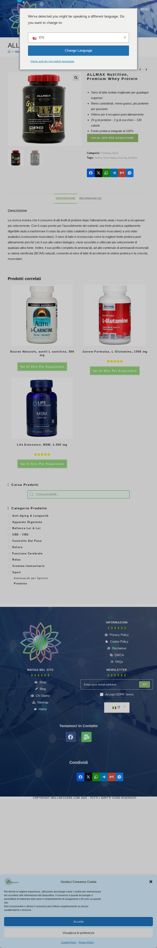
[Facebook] (71, 737)
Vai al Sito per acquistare (112, 138)
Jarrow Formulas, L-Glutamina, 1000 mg (114, 351)
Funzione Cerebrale (27, 553)
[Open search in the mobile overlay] (78, 494)
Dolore (17, 547)
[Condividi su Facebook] (91, 173)
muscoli (121, 157)
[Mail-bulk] (86, 737)
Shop (19, 51)
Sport (115, 153)
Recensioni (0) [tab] (90, 198)
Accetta (78, 921)
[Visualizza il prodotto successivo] (146, 69)
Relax (16, 559)
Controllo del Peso (27, 540)
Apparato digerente (27, 522)
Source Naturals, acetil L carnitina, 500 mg (42, 353)
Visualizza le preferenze (78, 933)
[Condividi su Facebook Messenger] (129, 173)
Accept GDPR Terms (119, 694)
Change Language (78, 50)
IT (118, 707)
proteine (132, 157)
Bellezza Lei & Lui (26, 528)
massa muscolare (105, 157)
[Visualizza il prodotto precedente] (140, 69)
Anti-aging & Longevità (30, 515)
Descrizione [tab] (65, 198)
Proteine (105, 153)
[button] (151, 882)
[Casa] (9, 51)
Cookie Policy (68, 942)
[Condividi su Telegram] (114, 173)
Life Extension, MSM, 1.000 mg (42, 444)
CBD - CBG (20, 534)
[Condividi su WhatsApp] (106, 173)
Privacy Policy (86, 942)
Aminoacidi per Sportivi (31, 578)
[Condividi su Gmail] (122, 173)
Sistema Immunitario (28, 565)
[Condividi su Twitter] (98, 173)
